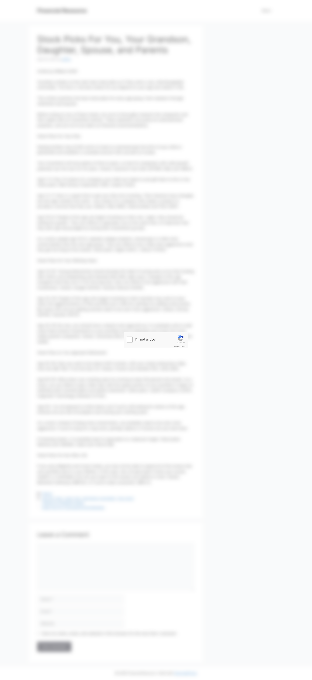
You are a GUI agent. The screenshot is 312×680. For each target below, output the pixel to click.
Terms (183, 346)
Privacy (176, 346)
